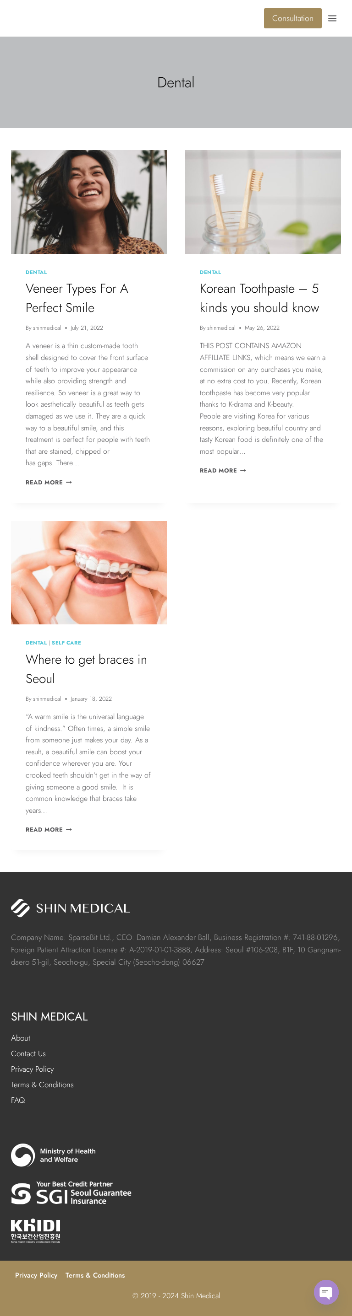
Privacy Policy (32, 1069)
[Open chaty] (326, 1292)
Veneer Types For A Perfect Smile (77, 298)
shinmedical (47, 327)
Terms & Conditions (42, 1084)
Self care (66, 642)
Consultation (293, 18)
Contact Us (28, 1053)
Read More (49, 482)
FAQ (18, 1100)
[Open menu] (333, 18)
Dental (36, 272)
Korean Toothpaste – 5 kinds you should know (259, 298)
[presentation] (89, 202)
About (20, 1037)
